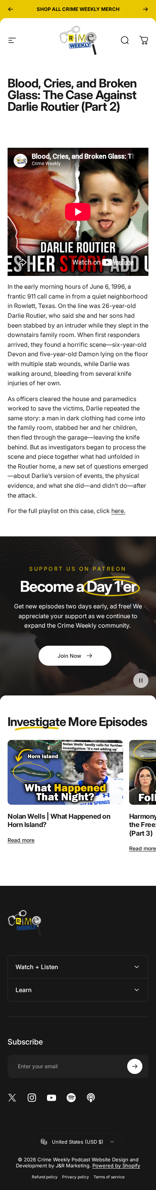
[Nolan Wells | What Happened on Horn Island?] (65, 772)
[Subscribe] (134, 1066)
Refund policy (45, 1177)
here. (118, 511)
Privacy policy (75, 1177)
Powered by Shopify (116, 1165)
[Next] (145, 9)
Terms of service (109, 1177)
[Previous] (10, 9)
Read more (21, 840)
